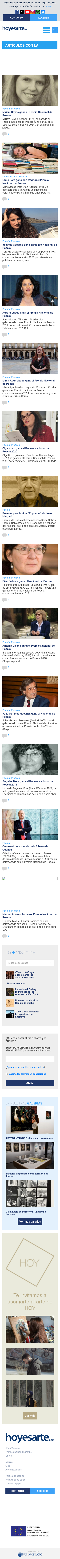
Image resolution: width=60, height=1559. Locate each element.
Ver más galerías (30, 1221)
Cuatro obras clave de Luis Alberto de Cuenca (25, 847)
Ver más (30, 1415)
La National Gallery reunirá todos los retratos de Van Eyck (26, 991)
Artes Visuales (12, 1448)
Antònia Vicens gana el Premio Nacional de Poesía (28, 647)
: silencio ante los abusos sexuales (25, 975)
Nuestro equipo (13, 1483)
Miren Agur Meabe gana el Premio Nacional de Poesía (28, 382)
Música (9, 1461)
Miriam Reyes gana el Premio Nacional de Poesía (27, 113)
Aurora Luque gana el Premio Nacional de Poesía (27, 314)
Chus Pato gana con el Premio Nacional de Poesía (25, 181)
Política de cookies (14, 1475)
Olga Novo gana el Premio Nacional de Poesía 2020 (25, 449)
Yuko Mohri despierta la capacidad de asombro (27, 1014)
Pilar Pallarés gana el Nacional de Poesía (27, 581)
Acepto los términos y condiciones (27, 1074)
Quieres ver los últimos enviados (25, 1067)
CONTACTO (16, 17)
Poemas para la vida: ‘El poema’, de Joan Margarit (27, 514)
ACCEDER (43, 17)
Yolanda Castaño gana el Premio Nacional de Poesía (29, 246)
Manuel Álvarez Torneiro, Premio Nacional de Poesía (29, 915)
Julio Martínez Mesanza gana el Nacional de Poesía (28, 715)
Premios (15, 108)
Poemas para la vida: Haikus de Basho (26, 1001)
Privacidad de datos (15, 1479)
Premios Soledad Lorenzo (18, 1451)
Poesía (6, 108)
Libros (5, 176)
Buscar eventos (16, 983)
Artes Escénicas (13, 1469)
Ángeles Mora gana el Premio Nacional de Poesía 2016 (27, 782)
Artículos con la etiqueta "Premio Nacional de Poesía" (24, 46)
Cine (7, 1465)
